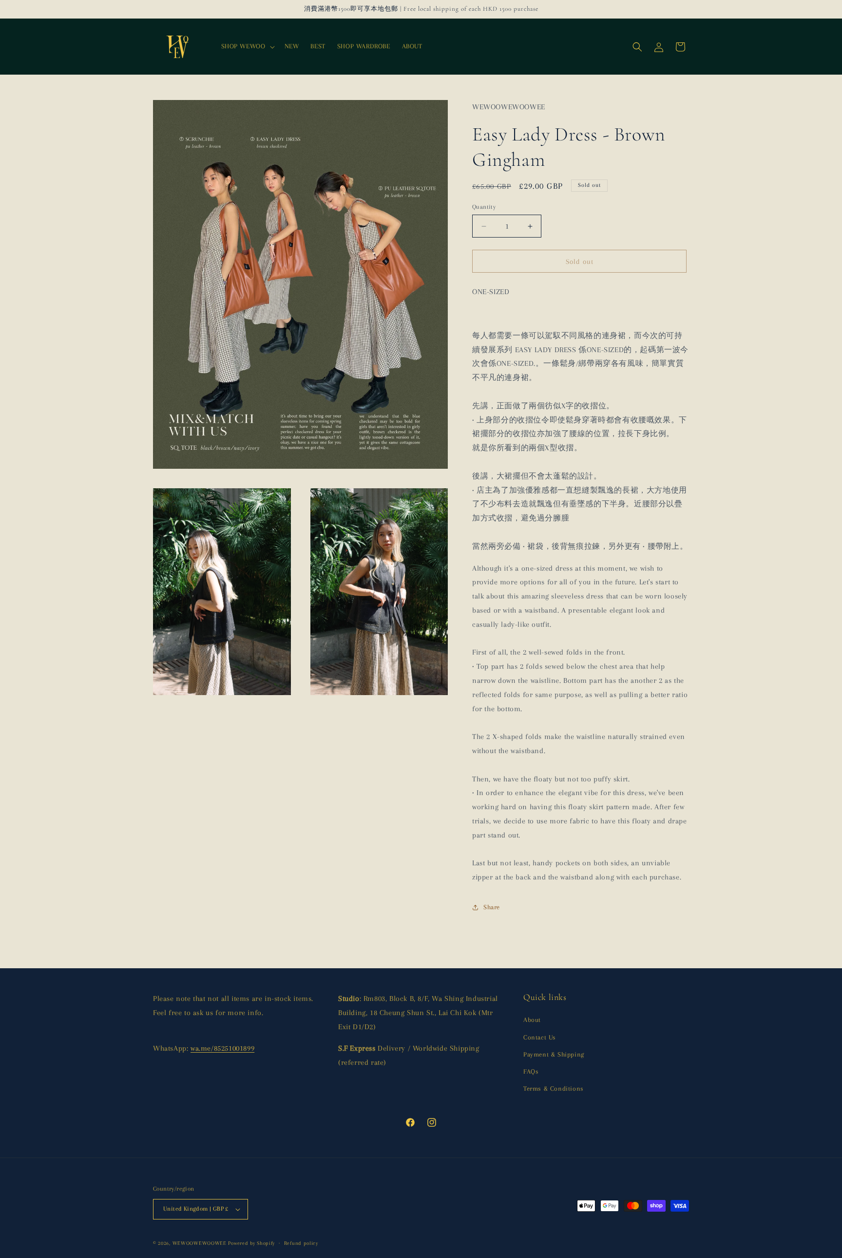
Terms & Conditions (553, 1088)
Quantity (484, 206)
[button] (247, 46)
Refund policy (301, 1243)
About (532, 1019)
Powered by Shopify (251, 1243)
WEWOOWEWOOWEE (199, 1243)
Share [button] (491, 907)
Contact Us (539, 1037)
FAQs (530, 1071)
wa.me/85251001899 (222, 1048)
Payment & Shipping (553, 1054)
